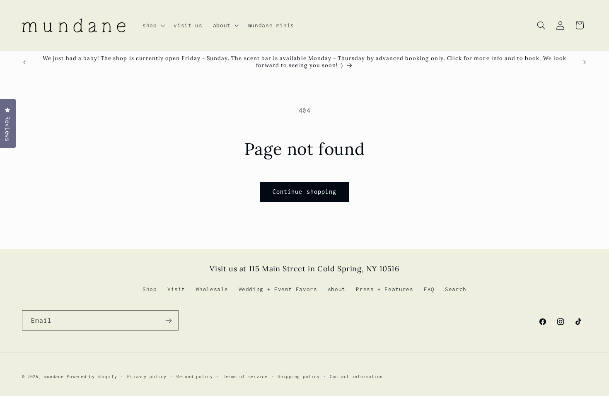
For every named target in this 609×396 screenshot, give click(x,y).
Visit (176, 289)
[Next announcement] (584, 62)
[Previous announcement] (24, 62)
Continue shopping (304, 191)
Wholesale (212, 289)
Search (455, 289)
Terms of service (245, 376)
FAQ (429, 289)
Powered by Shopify (92, 376)
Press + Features (384, 289)
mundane (53, 376)
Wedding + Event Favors (278, 289)
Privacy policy (146, 376)
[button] (152, 25)
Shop (150, 289)
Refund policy (194, 376)
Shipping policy (298, 376)
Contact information (356, 376)
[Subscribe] (168, 320)
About (337, 289)
